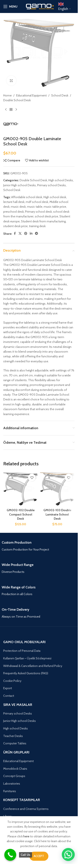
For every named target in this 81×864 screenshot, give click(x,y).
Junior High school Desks (19, 185)
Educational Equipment (31, 95)
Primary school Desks (51, 185)
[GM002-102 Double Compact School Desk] (20, 489)
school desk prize (46, 216)
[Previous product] (5, 109)
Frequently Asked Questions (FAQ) (25, 673)
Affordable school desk (26, 197)
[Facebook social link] (14, 233)
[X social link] (20, 233)
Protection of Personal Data (21, 651)
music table (34, 207)
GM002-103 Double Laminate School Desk (57, 514)
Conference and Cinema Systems (26, 809)
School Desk (59, 95)
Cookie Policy (12, 681)
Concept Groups (14, 776)
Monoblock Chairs (15, 769)
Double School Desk (17, 100)
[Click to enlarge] (11, 80)
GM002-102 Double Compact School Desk (21, 514)
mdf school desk (37, 202)
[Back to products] (11, 109)
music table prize (55, 207)
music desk (18, 207)
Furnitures (9, 791)
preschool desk (13, 212)
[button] (68, 854)
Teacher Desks (13, 736)
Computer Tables (14, 743)
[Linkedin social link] (31, 233)
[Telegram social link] (36, 233)
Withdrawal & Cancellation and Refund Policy (32, 666)
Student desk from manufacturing (43, 221)
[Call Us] (10, 855)
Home (7, 95)
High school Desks (60, 180)
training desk (37, 226)
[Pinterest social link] (26, 233)
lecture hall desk (13, 202)
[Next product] (16, 109)
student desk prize (15, 226)
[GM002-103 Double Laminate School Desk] (57, 489)
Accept (39, 856)
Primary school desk (38, 212)
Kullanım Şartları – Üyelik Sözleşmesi (27, 658)
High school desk (54, 197)
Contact (8, 696)
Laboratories (11, 783)
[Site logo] (39, 6)
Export (7, 688)
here (26, 836)
